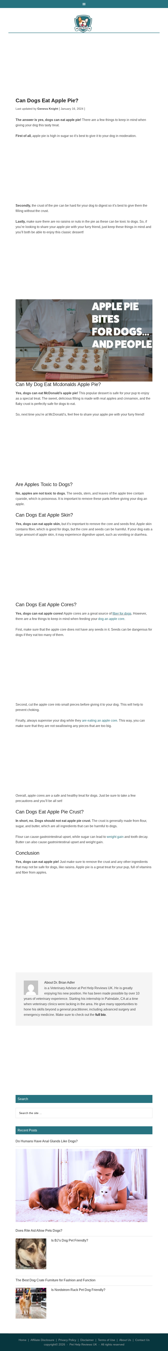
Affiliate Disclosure (42, 1340)
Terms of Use (106, 1340)
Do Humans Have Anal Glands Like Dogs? (47, 1141)
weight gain (115, 836)
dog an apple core (111, 619)
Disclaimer (87, 1340)
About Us (125, 1340)
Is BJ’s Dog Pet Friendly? (69, 1240)
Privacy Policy (67, 1340)
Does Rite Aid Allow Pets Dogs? (39, 1230)
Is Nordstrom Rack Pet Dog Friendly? (78, 1290)
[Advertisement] (84, 67)
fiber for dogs (121, 613)
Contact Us (142, 1340)
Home (22, 1340)
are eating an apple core (99, 720)
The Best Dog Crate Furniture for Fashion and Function (55, 1280)
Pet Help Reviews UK (84, 23)
